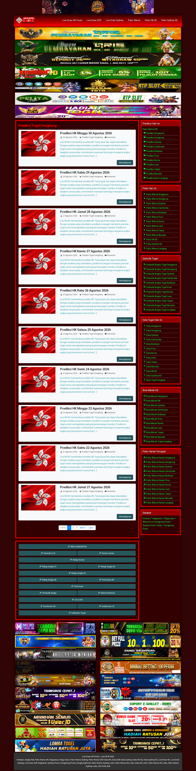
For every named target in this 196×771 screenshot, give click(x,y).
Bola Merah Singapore (157, 396)
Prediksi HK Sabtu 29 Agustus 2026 (84, 172)
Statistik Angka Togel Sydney (160, 273)
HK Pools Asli (104, 766)
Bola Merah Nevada (155, 437)
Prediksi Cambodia (155, 146)
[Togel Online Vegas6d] (55, 667)
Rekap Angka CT (49, 566)
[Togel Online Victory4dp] (55, 641)
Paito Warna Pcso (154, 217)
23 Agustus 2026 (70, 373)
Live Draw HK (164, 760)
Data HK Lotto (141, 763)
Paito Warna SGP (96, 760)
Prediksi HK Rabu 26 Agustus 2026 (84, 290)
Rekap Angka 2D (78, 573)
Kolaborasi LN (107, 606)
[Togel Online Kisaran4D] (98, 72)
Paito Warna (134, 20)
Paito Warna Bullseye (156, 212)
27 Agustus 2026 (70, 216)
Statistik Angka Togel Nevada (160, 305)
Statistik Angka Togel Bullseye (160, 283)
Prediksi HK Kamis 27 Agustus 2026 (85, 251)
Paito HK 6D (151, 20)
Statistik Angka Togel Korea (159, 292)
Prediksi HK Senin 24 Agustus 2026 (84, 369)
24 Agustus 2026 (70, 334)
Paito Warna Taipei (155, 230)
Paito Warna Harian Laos (158, 489)
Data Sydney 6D (154, 375)
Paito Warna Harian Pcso (158, 480)
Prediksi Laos (152, 164)
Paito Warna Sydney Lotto (103, 763)
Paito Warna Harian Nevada (159, 498)
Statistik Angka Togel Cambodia (161, 278)
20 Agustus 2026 (70, 491)
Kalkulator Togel (78, 613)
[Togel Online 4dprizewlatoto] (55, 720)
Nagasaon (157, 518)
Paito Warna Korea (155, 221)
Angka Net (29, 760)
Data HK (107, 760)
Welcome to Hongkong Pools (156, 522)
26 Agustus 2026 (70, 255)
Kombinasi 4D (49, 606)
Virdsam (147, 518)
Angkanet (42, 763)
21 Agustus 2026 (70, 452)
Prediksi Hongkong (155, 137)
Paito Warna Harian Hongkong (160, 462)
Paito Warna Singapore (157, 194)
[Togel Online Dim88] (98, 46)
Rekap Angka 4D (49, 580)
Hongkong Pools (67, 763)
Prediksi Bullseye (154, 151)
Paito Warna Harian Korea (158, 484)
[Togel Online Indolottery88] (140, 693)
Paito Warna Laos (154, 226)
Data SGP (116, 760)
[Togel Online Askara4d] (55, 680)
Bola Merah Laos (154, 428)
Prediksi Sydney (154, 142)
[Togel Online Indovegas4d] (140, 746)
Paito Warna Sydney (156, 203)
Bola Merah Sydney (155, 405)
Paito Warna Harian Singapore (160, 457)
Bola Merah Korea (154, 423)
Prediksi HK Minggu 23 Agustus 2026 (86, 408)
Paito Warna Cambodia (157, 208)
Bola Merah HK (153, 401)
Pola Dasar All (107, 580)
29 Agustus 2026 (70, 137)
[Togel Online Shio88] (140, 733)
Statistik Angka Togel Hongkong (161, 269)
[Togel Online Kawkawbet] (55, 654)
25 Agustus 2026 (70, 295)
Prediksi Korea (153, 160)
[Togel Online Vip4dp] (140, 654)
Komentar (111, 137)
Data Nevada (152, 366)
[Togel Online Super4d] (98, 59)
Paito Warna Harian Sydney (159, 466)
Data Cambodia (153, 339)
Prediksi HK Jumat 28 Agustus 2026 (85, 212)
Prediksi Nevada (154, 173)
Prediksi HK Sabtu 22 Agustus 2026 (84, 448)
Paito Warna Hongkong (157, 199)
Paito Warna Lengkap (156, 248)
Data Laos (151, 357)
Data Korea (151, 353)
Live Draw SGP (94, 20)
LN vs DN (78, 600)
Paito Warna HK (150, 129)
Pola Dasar (78, 586)
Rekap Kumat (78, 560)
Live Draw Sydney (114, 20)
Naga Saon (65, 760)
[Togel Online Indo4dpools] (55, 746)
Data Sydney (152, 335)
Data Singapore (153, 326)
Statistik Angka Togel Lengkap (160, 310)
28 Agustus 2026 (70, 177)
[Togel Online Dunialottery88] (140, 667)
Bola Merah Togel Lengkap (159, 441)
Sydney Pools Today (152, 525)
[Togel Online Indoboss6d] (140, 628)
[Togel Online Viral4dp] (98, 112)
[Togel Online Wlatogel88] (55, 706)
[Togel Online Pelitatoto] (98, 99)
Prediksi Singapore (155, 133)
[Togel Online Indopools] (140, 720)
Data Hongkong (153, 330)
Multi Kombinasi (107, 593)
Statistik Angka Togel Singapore (161, 264)
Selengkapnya (125, 162)
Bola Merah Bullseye (156, 414)
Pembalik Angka (49, 593)
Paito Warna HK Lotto (124, 763)
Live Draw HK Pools (72, 20)
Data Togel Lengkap (155, 380)
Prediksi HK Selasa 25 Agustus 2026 (85, 330)
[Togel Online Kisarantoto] (98, 86)
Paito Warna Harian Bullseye (159, 475)
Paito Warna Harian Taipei (158, 494)
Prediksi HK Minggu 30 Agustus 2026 (86, 133)
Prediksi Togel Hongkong (38, 126)
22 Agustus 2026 (70, 413)
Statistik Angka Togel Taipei (159, 301)
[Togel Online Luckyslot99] (140, 641)
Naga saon (169, 518)
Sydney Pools (53, 763)
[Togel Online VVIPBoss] (98, 33)
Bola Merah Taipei (155, 432)
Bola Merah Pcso (154, 419)
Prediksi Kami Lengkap (157, 178)
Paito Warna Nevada (156, 235)
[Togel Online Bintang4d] (55, 693)
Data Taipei (151, 362)
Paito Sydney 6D (169, 20)
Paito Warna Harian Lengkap (159, 502)
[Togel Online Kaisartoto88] (55, 733)
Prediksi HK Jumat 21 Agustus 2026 (85, 487)
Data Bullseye (152, 344)
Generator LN (49, 553)
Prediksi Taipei (153, 169)
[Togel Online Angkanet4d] (140, 706)
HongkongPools (83, 763)
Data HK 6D (151, 371)
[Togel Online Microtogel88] (55, 628)
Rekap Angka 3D (107, 566)
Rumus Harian (107, 553)
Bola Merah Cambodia (157, 410)
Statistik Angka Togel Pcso (159, 287)
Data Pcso (151, 348)
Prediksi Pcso (152, 156)
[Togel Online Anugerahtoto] (140, 680)
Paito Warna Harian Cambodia (160, 471)
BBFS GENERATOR (78, 546)
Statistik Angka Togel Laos (159, 296)
